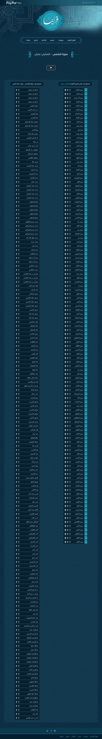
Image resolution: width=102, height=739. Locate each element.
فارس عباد (35, 446)
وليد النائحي (34, 490)
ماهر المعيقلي (34, 326)
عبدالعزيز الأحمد (33, 670)
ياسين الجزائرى (33, 498)
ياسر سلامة (34, 518)
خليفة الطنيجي (34, 358)
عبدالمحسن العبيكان (32, 638)
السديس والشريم (33, 382)
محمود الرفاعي (33, 294)
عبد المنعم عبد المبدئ (32, 598)
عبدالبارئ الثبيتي (33, 666)
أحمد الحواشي (34, 574)
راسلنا (28, 40)
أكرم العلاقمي (34, 530)
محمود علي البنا (33, 314)
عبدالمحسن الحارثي (32, 674)
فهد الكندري (34, 450)
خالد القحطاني (34, 366)
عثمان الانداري (34, 338)
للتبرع (36, 40)
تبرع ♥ (19, 3)
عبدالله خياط (34, 646)
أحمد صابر (35, 554)
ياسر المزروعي (33, 566)
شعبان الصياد (34, 390)
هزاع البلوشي (34, 114)
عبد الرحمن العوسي (32, 138)
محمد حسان (34, 182)
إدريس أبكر (34, 462)
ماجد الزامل (34, 290)
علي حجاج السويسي (32, 618)
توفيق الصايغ (34, 482)
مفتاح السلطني (33, 202)
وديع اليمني (35, 130)
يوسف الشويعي (33, 586)
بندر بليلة (35, 142)
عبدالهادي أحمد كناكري (31, 698)
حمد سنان (35, 434)
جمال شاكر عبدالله (32, 378)
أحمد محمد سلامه (33, 146)
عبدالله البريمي (33, 690)
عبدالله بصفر (34, 650)
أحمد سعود (35, 558)
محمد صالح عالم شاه (32, 238)
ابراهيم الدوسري (33, 414)
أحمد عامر (35, 550)
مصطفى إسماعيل (33, 154)
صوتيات (60, 40)
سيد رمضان (34, 394)
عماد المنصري (34, 454)
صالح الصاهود (34, 438)
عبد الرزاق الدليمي (32, 590)
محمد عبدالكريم (33, 266)
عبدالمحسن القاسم (32, 642)
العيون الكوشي (33, 514)
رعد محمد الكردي (33, 110)
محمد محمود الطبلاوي (32, 222)
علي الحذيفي (34, 622)
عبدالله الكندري (33, 686)
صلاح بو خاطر (34, 458)
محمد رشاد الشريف (32, 166)
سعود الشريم (34, 398)
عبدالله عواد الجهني (32, 694)
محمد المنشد (34, 170)
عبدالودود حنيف (33, 630)
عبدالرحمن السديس (32, 634)
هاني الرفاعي (34, 430)
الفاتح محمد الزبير (33, 510)
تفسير (52, 40)
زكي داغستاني (34, 606)
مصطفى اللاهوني (33, 158)
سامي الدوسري (33, 422)
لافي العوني (34, 354)
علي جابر (35, 614)
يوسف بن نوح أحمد (32, 594)
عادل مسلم (35, 582)
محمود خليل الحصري (32, 298)
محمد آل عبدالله (33, 258)
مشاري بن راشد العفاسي (30, 274)
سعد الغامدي (34, 474)
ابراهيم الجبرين (33, 402)
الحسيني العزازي (33, 506)
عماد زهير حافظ (33, 610)
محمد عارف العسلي (32, 186)
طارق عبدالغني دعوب (32, 478)
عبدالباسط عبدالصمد (32, 654)
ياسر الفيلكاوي (34, 526)
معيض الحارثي (34, 334)
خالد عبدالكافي (34, 374)
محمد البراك (34, 250)
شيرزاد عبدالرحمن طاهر (31, 386)
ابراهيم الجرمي (33, 410)
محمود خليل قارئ (33, 134)
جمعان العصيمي (33, 442)
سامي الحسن (34, 406)
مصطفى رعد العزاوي (32, 150)
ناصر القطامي (34, 342)
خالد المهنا (35, 370)
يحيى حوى (35, 502)
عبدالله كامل (34, 678)
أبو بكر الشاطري (33, 578)
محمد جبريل (34, 242)
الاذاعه (44, 40)
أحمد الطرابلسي (33, 534)
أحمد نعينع (35, 570)
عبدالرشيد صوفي (33, 90)
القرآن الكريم (71, 40)
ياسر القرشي (34, 546)
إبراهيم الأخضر (34, 418)
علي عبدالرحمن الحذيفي (31, 626)
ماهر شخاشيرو (33, 322)
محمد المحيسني (33, 174)
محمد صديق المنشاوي (31, 226)
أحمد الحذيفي (34, 542)
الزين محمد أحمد (33, 494)
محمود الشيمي (34, 310)
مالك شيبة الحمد (33, 286)
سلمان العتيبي (34, 106)
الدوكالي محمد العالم (32, 522)
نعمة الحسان (34, 350)
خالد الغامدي (34, 118)
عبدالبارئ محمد (33, 702)
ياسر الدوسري (34, 562)
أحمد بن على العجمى (32, 718)
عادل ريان (35, 714)
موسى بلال (35, 162)
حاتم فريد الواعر (33, 426)
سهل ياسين (34, 466)
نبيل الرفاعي (34, 346)
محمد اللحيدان (34, 178)
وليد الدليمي (34, 486)
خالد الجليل (35, 362)
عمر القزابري (34, 602)
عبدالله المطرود (33, 682)
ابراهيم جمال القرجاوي (31, 122)
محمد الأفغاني (34, 254)
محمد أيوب (35, 246)
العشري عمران (42, 54)
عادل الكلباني (34, 710)
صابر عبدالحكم (34, 470)
